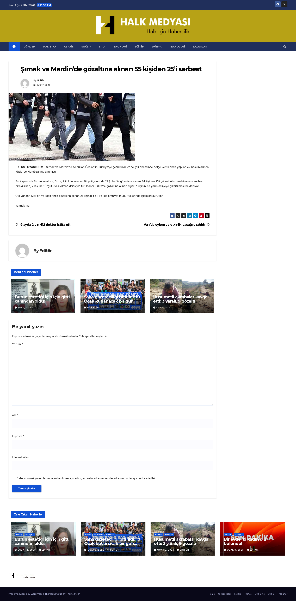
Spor (103, 46)
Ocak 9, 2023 (96, 550)
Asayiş (69, 46)
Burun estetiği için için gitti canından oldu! (42, 299)
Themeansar (73, 593)
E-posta (18, 436)
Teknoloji (177, 46)
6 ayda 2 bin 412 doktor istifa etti (45, 225)
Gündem (29, 46)
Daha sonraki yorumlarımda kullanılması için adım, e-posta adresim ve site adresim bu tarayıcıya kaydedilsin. (86, 478)
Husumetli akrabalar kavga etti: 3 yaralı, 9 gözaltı (180, 299)
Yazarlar (200, 46)
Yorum (17, 344)
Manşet (30, 535)
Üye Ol (271, 593)
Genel (88, 535)
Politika (49, 46)
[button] (284, 46)
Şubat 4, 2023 (27, 550)
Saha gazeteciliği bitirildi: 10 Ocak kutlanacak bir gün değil (112, 301)
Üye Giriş (260, 593)
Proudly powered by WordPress (26, 593)
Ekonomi (120, 46)
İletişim (238, 593)
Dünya (157, 46)
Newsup (57, 593)
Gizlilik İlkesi (224, 593)
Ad (15, 415)
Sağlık (86, 46)
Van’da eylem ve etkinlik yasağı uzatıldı (174, 225)
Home (212, 593)
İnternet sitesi (20, 457)
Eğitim (139, 46)
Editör (41, 80)
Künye (248, 593)
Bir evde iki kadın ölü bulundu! (245, 541)
